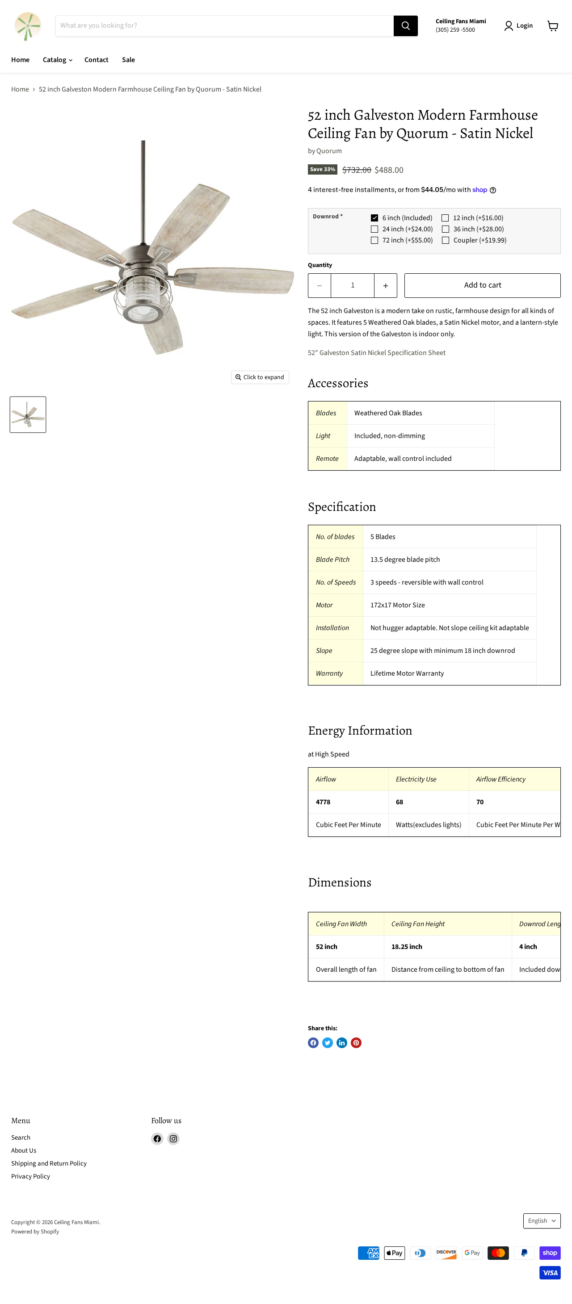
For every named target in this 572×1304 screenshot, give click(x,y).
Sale (128, 60)
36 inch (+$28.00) (479, 229)
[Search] (406, 26)
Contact (96, 60)
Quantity (320, 265)
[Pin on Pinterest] (356, 1042)
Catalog (55, 60)
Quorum (329, 151)
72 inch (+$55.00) (408, 240)
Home (20, 60)
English (537, 1220)
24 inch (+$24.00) (408, 229)
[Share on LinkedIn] (341, 1042)
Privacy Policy (30, 1176)
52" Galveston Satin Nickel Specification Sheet (377, 353)
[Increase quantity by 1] (385, 285)
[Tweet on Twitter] (327, 1042)
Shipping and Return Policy (49, 1163)
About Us (23, 1150)
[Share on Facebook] (313, 1042)
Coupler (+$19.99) (480, 240)
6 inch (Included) (408, 218)
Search (20, 1137)
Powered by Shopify (35, 1232)
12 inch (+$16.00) (478, 218)
